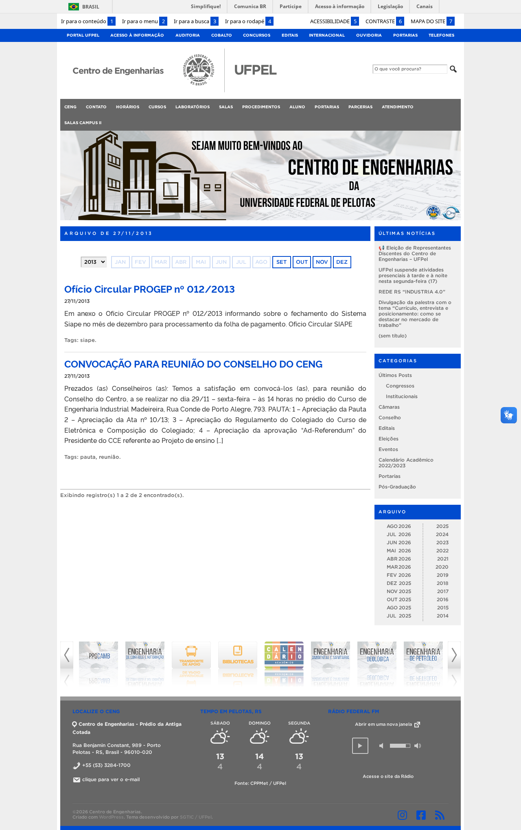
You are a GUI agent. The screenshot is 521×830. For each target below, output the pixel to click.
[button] (360, 746)
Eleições (388, 438)
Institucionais (402, 396)
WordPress (111, 817)
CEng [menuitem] (70, 107)
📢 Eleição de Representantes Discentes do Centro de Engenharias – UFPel (415, 253)
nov (322, 262)
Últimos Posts (395, 375)
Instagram (402, 815)
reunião (109, 457)
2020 (442, 566)
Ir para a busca (195, 21)
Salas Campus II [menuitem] (82, 122)
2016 (443, 599)
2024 (442, 534)
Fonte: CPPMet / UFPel (260, 783)
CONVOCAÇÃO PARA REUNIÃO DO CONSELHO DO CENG (193, 363)
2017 (443, 591)
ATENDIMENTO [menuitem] (398, 107)
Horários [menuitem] (127, 107)
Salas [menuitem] (226, 107)
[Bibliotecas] (237, 664)
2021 (443, 558)
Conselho (390, 417)
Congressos (400, 385)
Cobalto (221, 35)
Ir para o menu (143, 21)
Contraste (384, 21)
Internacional (327, 35)
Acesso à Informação (137, 35)
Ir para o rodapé (248, 21)
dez (342, 262)
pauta (88, 457)
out (302, 262)
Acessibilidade (333, 21)
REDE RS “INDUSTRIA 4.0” (412, 291)
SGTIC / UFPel (196, 817)
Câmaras (389, 407)
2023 (442, 542)
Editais (290, 35)
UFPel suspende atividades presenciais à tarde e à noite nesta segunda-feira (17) (413, 275)
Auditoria (187, 35)
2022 (442, 550)
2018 (443, 583)
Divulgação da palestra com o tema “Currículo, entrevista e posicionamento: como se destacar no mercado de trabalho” (415, 314)
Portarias (405, 35)
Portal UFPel (83, 35)
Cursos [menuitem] (157, 107)
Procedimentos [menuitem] (261, 107)
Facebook (421, 815)
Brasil (90, 6)
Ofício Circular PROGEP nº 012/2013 (149, 288)
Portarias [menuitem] (327, 107)
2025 (442, 526)
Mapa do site (431, 21)
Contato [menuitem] (96, 107)
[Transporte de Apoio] (191, 664)
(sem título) (393, 335)
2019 (443, 575)
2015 (443, 607)
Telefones (441, 35)
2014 (443, 615)
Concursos (256, 35)
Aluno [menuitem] (297, 107)
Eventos (388, 449)
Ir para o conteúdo (87, 21)
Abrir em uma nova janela (384, 724)
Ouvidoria (369, 35)
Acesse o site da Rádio (388, 776)
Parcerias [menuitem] (360, 107)
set (281, 262)
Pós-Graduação (397, 486)
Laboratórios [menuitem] (192, 107)
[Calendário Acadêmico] (284, 664)
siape (87, 340)
